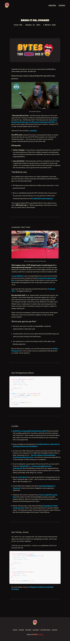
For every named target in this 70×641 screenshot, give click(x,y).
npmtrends (28, 630)
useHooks (54, 630)
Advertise (21, 630)
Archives (15, 630)
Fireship (40, 634)
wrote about (22, 477)
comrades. (33, 130)
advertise (52, 5)
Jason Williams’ (18, 276)
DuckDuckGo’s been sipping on (42, 198)
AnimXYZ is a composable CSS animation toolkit (29, 431)
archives (62, 5)
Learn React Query (45, 630)
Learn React (36, 630)
